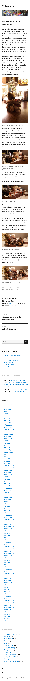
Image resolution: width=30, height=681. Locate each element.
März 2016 (7, 621)
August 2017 (8, 582)
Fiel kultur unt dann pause (12, 356)
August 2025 (8, 411)
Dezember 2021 (9, 465)
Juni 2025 (7, 416)
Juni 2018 (7, 560)
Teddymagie (8, 6)
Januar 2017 (7, 598)
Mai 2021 (7, 481)
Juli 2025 (7, 414)
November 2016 (9, 603)
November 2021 (9, 468)
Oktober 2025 (8, 407)
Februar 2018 (8, 569)
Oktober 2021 (8, 470)
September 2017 (9, 580)
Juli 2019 (6, 531)
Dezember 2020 (9, 492)
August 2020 (8, 501)
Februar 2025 (8, 425)
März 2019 (7, 540)
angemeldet (12, 303)
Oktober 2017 (8, 578)
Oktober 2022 (8, 452)
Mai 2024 (7, 445)
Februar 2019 (8, 542)
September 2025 (9, 409)
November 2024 (9, 432)
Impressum (6, 669)
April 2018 (7, 564)
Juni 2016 (7, 614)
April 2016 (7, 618)
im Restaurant (8, 639)
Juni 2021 (7, 479)
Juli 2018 (6, 558)
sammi (6, 287)
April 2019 (7, 537)
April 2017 (7, 591)
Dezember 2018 (9, 546)
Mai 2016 (7, 616)
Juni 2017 (7, 587)
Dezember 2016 (9, 600)
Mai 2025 (7, 418)
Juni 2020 (7, 506)
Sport (5, 643)
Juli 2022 (7, 454)
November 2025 (9, 405)
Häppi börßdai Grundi (17, 391)
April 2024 (7, 447)
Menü (25, 6)
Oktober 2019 (8, 524)
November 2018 (9, 549)
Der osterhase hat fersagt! (18, 380)
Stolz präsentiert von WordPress (18, 678)
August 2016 (8, 609)
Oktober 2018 (8, 551)
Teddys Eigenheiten (10, 654)
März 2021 (7, 486)
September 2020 (9, 499)
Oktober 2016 (8, 605)
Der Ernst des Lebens (10, 634)
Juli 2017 (6, 585)
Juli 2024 (7, 441)
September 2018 (9, 553)
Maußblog (7, 367)
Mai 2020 (7, 508)
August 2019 (8, 528)
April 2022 (7, 461)
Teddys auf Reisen (9, 652)
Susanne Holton (9, 385)
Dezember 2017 (9, 573)
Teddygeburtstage (10, 648)
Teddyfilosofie (8, 645)
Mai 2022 (7, 459)
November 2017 (9, 576)
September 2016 (9, 607)
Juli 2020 (7, 504)
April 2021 (7, 483)
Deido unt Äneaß (9, 365)
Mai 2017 (7, 589)
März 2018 (7, 567)
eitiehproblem (8, 358)
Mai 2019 (7, 535)
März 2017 (7, 594)
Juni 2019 (7, 533)
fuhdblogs (7, 636)
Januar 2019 (7, 544)
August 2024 (8, 438)
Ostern (6, 641)
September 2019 (9, 526)
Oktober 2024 (8, 434)
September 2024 (9, 436)
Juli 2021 (6, 477)
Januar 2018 (7, 571)
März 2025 (7, 423)
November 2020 (9, 495)
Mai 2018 (7, 562)
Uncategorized (8, 659)
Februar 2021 (8, 488)
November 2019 (9, 522)
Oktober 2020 (8, 497)
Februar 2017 (8, 596)
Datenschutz (6, 673)
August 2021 (8, 474)
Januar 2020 (8, 517)
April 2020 (7, 510)
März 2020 (7, 513)
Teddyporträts (8, 650)
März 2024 (7, 450)
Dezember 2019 (9, 519)
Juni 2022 (7, 456)
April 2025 (7, 420)
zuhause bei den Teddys (11, 661)
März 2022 (7, 463)
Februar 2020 (8, 515)
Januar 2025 (8, 427)
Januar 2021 (7, 490)
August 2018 (8, 555)
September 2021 (9, 472)
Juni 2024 (7, 443)
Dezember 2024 (9, 429)
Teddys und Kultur (13, 289)
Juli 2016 (6, 612)
